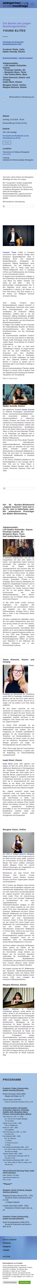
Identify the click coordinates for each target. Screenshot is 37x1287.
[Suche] (27, 4)
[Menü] (31, 4)
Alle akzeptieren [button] (24, 1282)
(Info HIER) (7, 154)
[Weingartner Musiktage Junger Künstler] (15, 4)
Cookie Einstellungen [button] (10, 1282)
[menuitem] (27, 4)
